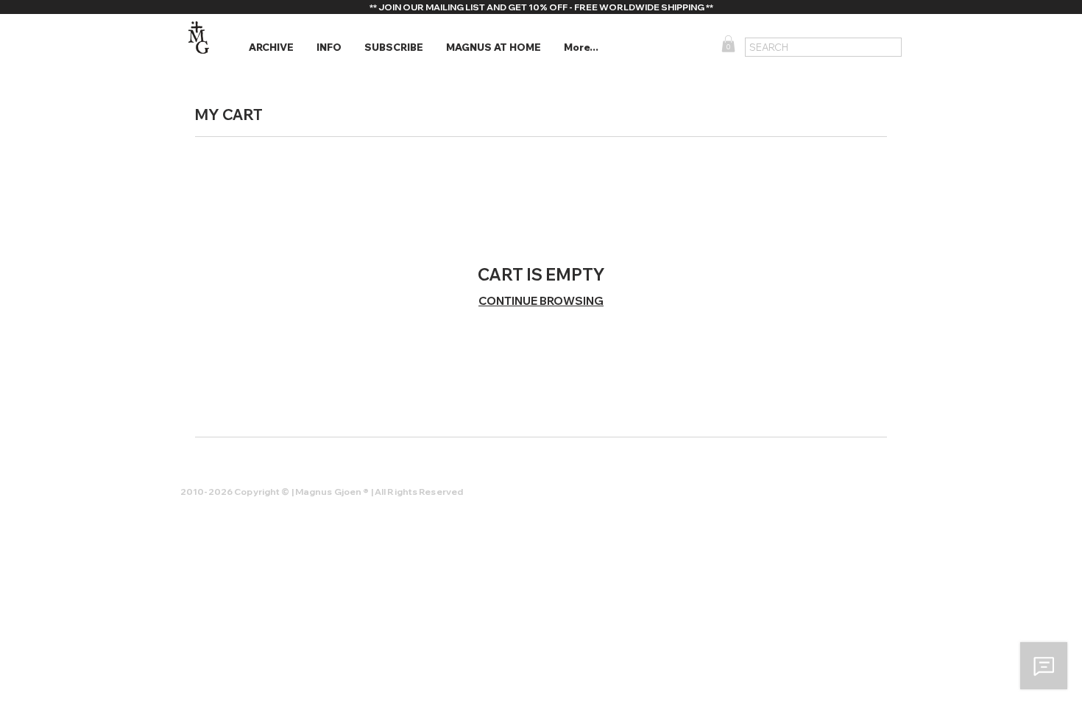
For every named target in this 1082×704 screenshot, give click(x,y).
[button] (271, 47)
